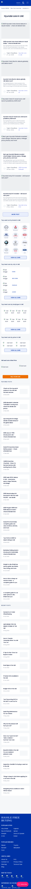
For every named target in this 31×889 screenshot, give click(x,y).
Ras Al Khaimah (6, 831)
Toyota (16, 845)
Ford (2, 850)
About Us (4, 859)
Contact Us (5, 862)
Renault (3, 848)
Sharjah (3, 833)
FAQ (15, 859)
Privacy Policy (18, 862)
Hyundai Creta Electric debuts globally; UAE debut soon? (14, 80)
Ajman (16, 831)
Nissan (3, 845)
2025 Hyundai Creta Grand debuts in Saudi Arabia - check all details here (15, 42)
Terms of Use (18, 864)
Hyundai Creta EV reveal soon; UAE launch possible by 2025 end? (15, 117)
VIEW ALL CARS (15, 257)
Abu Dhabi (4, 829)
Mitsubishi (17, 848)
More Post (15, 214)
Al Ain (3, 836)
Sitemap (4, 864)
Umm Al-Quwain (19, 833)
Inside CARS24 (5, 8)
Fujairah (16, 829)
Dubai (15, 836)
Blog (2, 867)
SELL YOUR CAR (15, 377)
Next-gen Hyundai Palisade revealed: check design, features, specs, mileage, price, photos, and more (14, 156)
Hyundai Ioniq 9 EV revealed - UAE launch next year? (15, 194)
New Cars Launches (16, 8)
